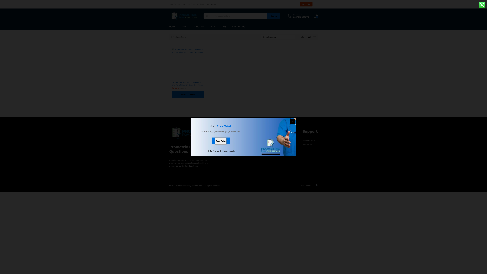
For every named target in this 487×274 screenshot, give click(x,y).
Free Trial (220, 141)
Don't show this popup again (222, 151)
